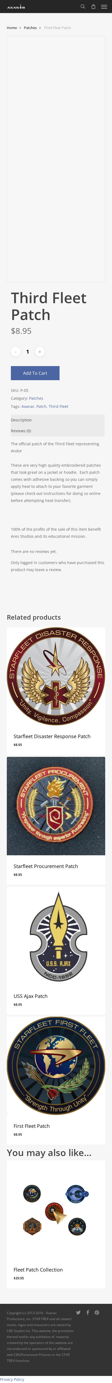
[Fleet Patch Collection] (56, 1209)
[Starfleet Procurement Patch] (56, 806)
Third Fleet (58, 406)
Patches (30, 27)
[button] (104, 6)
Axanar (27, 406)
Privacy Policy (12, 1379)
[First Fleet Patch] (56, 1066)
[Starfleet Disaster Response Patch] (56, 676)
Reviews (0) (21, 430)
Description (21, 419)
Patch (41, 406)
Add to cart (35, 373)
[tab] (58, 420)
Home (12, 27)
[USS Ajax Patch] (56, 936)
